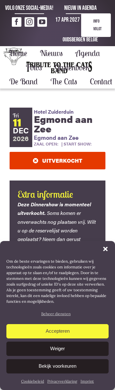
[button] (105, 249)
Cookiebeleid (32, 381)
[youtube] (42, 22)
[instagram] (29, 22)
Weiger (57, 348)
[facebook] (16, 22)
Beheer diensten (56, 313)
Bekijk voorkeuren (57, 366)
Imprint (87, 381)
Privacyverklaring (62, 381)
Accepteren (58, 331)
